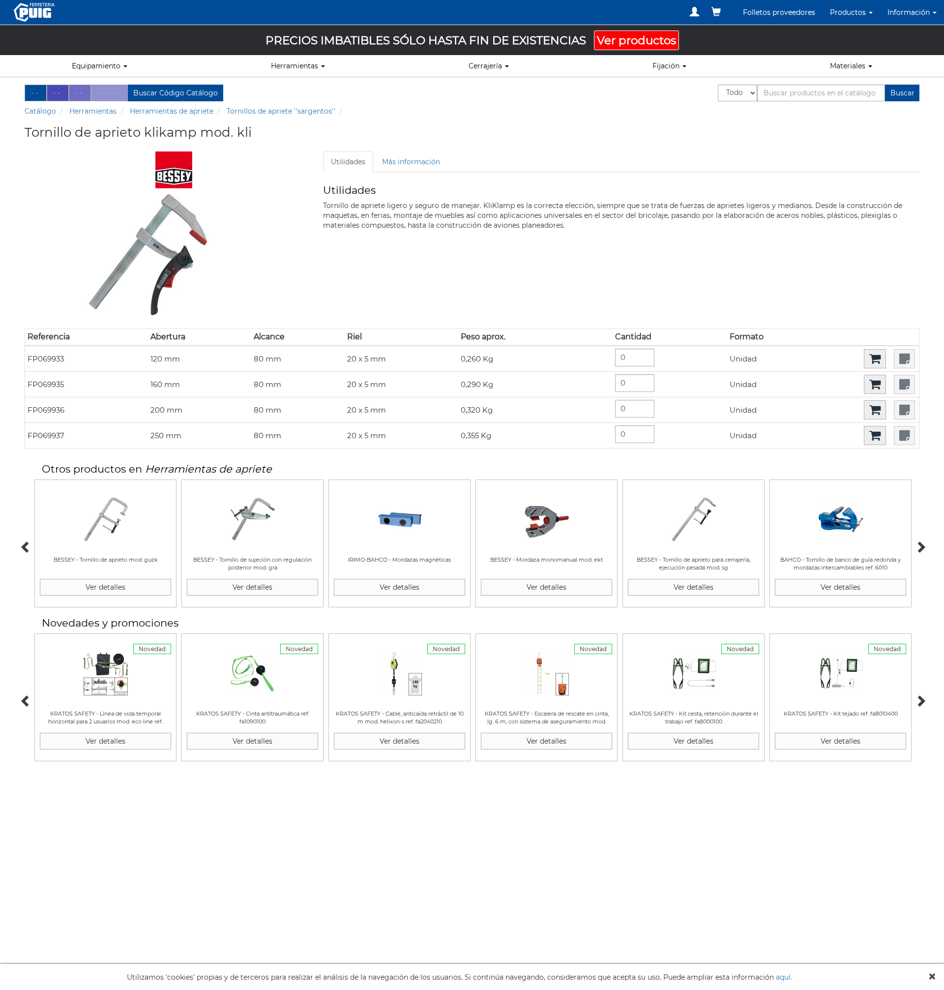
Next (919, 546)
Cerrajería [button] (486, 65)
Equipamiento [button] (97, 65)
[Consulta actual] (716, 11)
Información (909, 12)
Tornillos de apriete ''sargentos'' (281, 111)
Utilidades (348, 161)
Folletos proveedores (779, 12)
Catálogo (40, 111)
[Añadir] (875, 358)
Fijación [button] (666, 65)
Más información (411, 161)
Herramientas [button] (295, 65)
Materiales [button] (848, 65)
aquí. (784, 977)
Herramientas (93, 111)
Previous (25, 546)
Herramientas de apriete (171, 111)
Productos (849, 12)
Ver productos (636, 40)
